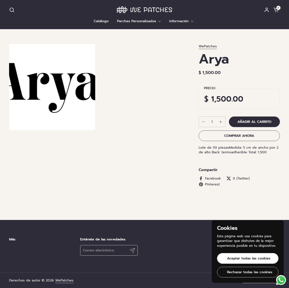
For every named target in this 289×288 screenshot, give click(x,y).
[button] (11, 9)
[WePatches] (144, 9)
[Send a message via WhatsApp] (281, 280)
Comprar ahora (239, 135)
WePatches (208, 46)
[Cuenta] (266, 9)
